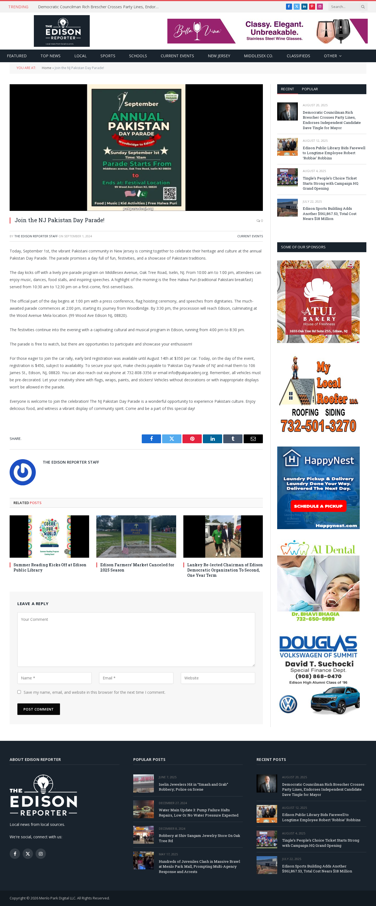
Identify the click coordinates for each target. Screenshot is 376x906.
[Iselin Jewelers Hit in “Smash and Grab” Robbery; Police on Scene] (143, 783)
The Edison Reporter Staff (36, 236)
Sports (107, 55)
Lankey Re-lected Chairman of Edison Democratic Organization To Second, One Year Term (225, 570)
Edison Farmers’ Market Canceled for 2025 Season (137, 567)
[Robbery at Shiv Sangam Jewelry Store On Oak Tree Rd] (143, 835)
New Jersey (219, 55)
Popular (310, 88)
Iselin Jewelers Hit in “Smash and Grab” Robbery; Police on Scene (193, 787)
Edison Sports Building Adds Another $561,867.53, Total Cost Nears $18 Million (329, 213)
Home (46, 68)
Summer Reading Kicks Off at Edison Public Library (49, 567)
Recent (287, 88)
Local (80, 55)
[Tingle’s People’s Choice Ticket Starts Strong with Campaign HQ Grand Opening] (287, 177)
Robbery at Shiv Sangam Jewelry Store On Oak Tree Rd (199, 838)
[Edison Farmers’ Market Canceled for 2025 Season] (136, 536)
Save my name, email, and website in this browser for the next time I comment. (94, 692)
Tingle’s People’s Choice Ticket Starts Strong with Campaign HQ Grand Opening (330, 183)
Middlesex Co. (258, 55)
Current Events (177, 55)
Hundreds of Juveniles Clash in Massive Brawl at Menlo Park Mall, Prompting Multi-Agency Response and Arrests (199, 866)
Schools (138, 55)
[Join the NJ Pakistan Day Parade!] (136, 147)
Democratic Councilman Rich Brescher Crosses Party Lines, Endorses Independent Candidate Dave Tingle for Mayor (332, 120)
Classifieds (298, 55)
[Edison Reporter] (61, 31)
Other (330, 55)
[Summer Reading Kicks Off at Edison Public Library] (49, 536)
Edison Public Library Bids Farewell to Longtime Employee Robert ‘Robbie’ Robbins (100, 6)
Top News (50, 55)
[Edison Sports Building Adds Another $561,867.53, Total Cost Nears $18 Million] (287, 208)
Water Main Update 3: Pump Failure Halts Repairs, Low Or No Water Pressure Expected (198, 812)
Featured (17, 55)
